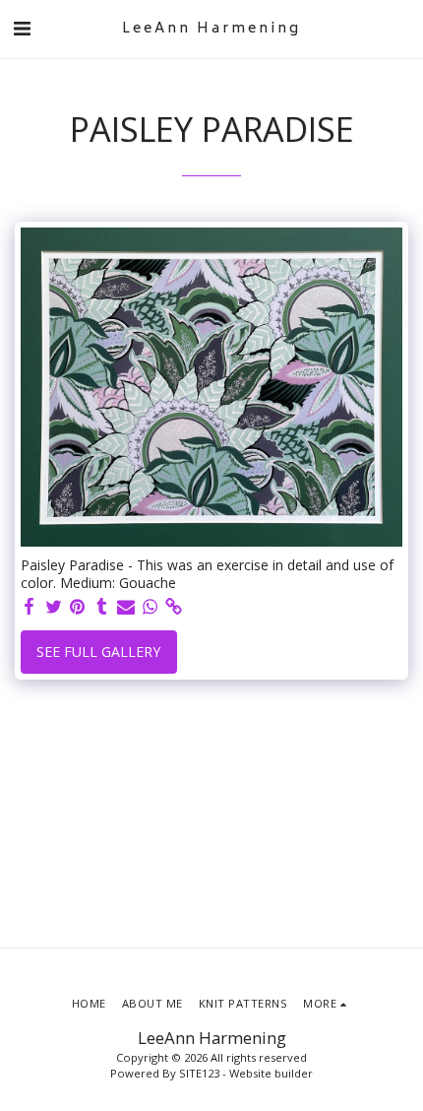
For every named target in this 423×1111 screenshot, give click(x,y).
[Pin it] (78, 607)
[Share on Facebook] (29, 607)
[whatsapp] (150, 607)
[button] (21, 28)
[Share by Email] (126, 607)
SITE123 (199, 1073)
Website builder (271, 1073)
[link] (174, 607)
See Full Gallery (98, 651)
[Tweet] (54, 607)
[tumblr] (102, 607)
